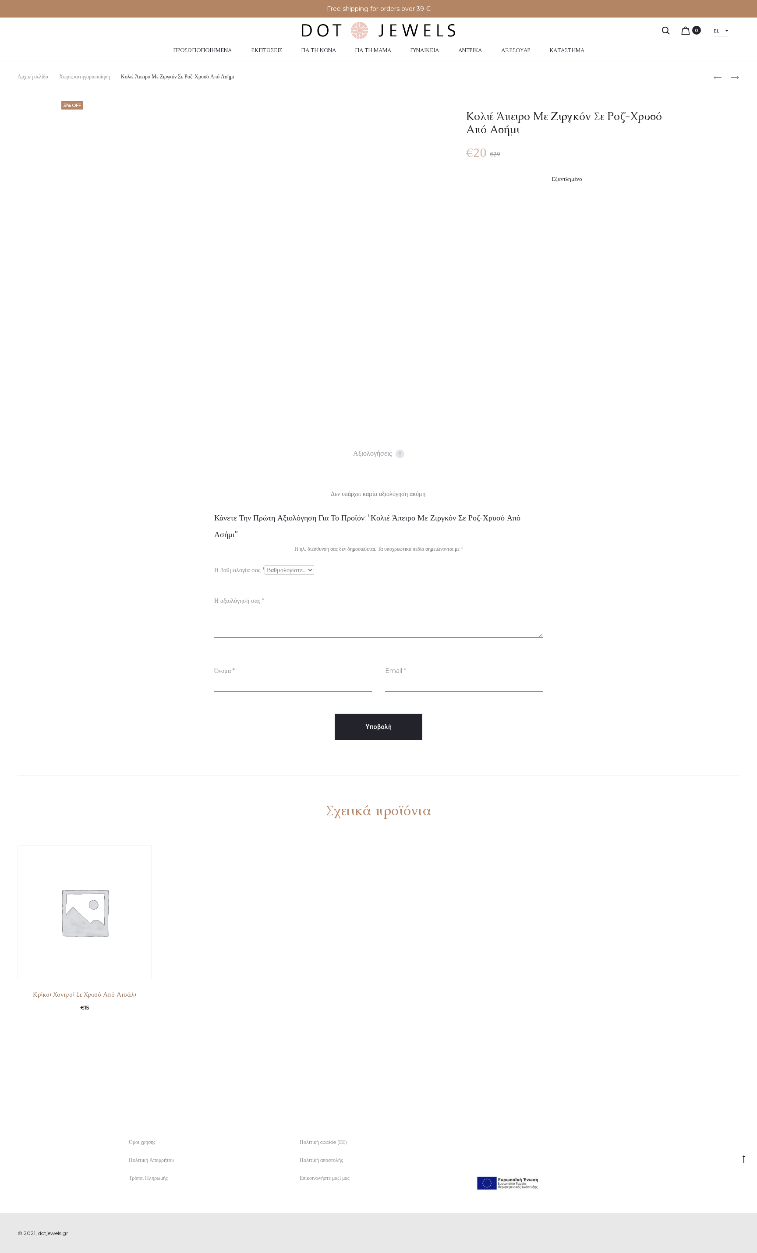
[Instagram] (737, 1233)
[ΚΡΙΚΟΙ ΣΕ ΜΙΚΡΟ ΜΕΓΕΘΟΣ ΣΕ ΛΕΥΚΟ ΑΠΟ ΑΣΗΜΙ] (730, 77)
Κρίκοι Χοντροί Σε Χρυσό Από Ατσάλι (84, 994)
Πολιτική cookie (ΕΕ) (323, 1142)
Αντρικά (470, 50)
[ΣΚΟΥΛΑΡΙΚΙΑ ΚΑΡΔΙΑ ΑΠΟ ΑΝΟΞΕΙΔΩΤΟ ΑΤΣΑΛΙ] (717, 77)
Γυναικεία (424, 50)
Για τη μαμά (373, 50)
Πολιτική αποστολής (321, 1160)
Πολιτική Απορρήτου (151, 1160)
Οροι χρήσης (142, 1142)
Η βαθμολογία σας (239, 570)
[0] (685, 30)
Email (395, 671)
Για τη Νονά (318, 50)
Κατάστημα (566, 50)
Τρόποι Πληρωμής (148, 1178)
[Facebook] (717, 1233)
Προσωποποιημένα (202, 50)
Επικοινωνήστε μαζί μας (325, 1178)
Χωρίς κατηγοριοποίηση (84, 76)
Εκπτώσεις (266, 50)
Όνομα (224, 671)
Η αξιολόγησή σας (239, 601)
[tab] (378, 453)
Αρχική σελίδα (33, 76)
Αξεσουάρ (515, 50)
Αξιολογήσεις (377, 453)
